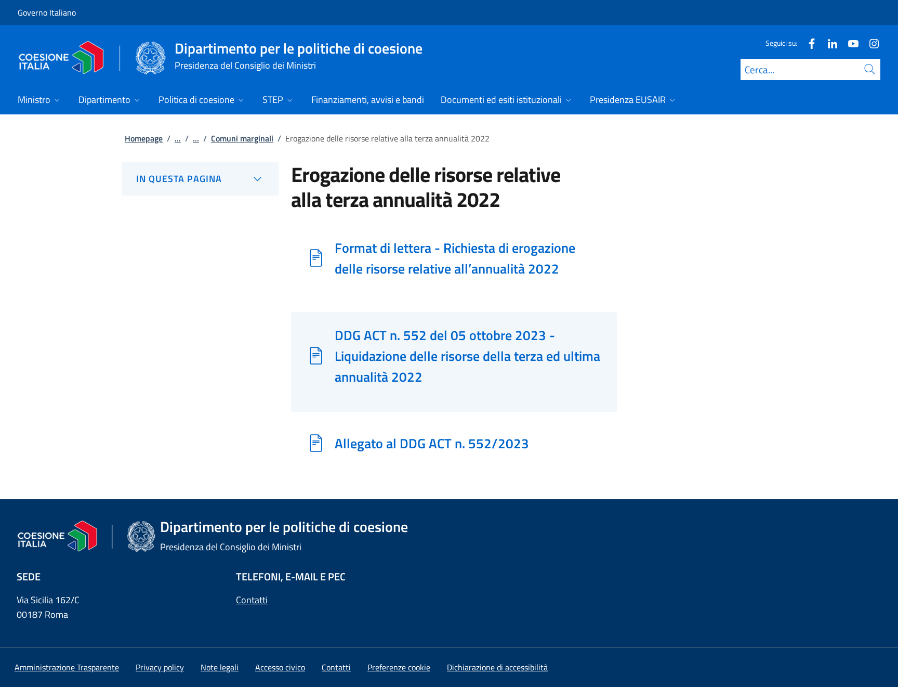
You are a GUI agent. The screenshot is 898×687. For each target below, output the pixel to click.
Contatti (252, 600)
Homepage (144, 138)
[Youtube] (849, 43)
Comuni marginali (242, 138)
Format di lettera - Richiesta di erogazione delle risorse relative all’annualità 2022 (455, 258)
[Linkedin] (828, 43)
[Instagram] (870, 43)
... (178, 138)
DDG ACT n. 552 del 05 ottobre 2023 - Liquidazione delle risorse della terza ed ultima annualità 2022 (467, 356)
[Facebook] (807, 43)
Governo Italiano (47, 12)
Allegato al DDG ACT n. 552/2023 (432, 443)
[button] (398, 667)
